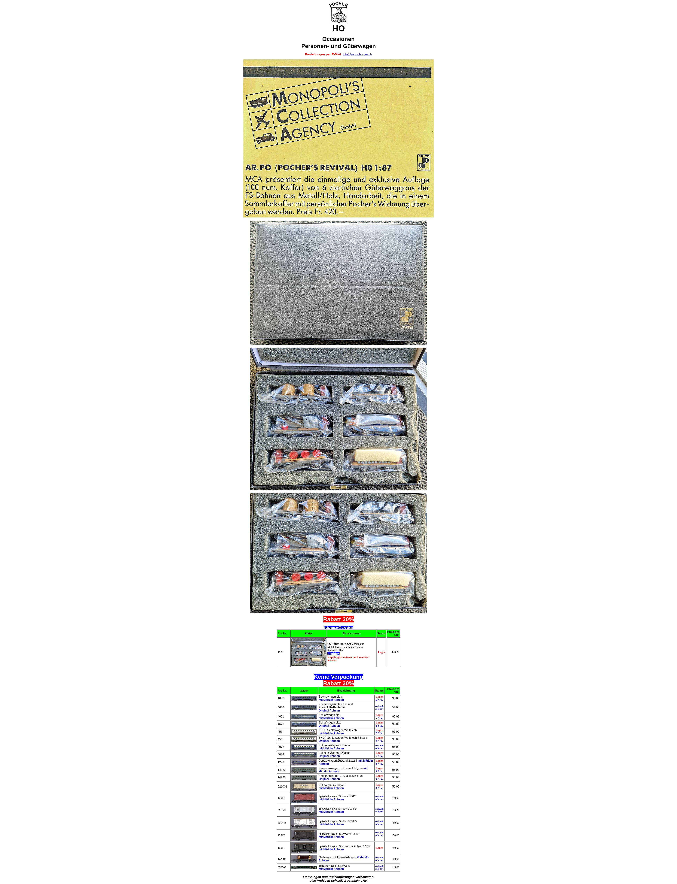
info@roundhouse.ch (357, 54)
